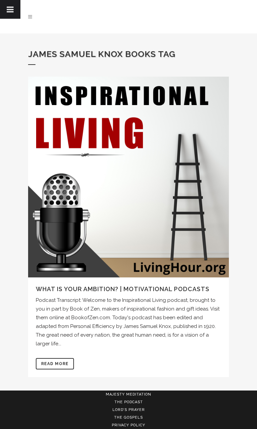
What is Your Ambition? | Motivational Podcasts (122, 288)
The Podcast (128, 402)
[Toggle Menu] (10, 9)
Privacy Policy (128, 425)
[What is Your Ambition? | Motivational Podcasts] (128, 177)
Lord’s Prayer (128, 410)
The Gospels (128, 417)
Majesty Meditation (128, 394)
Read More (55, 363)
